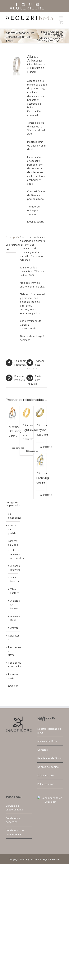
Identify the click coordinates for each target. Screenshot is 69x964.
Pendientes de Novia (49, 758)
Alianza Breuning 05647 (15, 431)
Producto (35, 364)
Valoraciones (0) (11, 246)
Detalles (29, 451)
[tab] (11, 237)
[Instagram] (23, 4)
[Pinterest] (30, 4)
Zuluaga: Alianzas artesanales (17, 554)
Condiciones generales (13, 820)
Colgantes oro (45, 775)
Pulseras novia (45, 783)
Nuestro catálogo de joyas (49, 730)
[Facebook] (16, 4)
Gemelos (13, 685)
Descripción (11, 237)
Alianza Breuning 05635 (42, 478)
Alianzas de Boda (47, 741)
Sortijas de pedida (48, 766)
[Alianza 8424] (16, 65)
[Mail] (37, 4)
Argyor (14, 627)
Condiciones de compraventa (15, 832)
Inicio (44, 31)
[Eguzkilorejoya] (27, 8)
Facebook (20, 362)
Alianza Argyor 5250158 (42, 430)
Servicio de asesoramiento (14, 807)
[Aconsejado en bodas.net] (50, 797)
